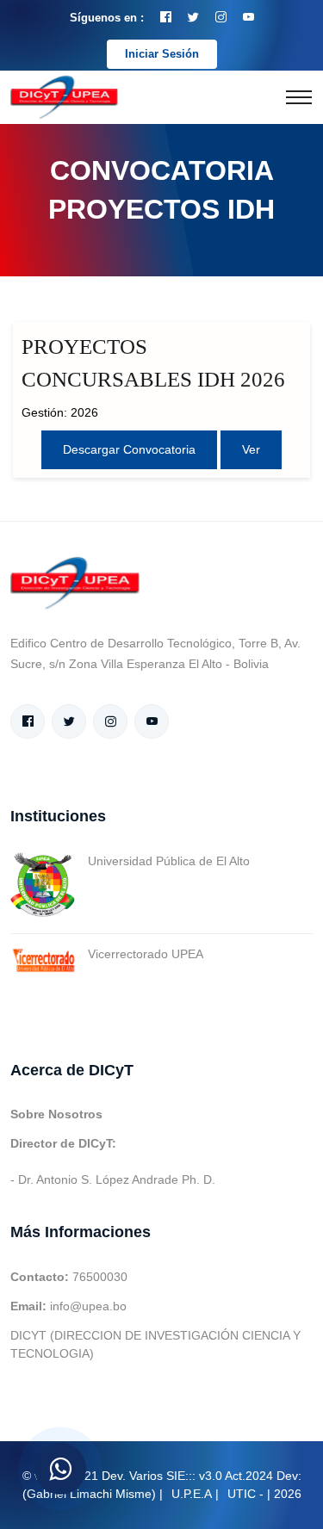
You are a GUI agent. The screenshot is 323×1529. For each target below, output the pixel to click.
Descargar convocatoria (129, 449)
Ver (251, 449)
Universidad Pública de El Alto (169, 861)
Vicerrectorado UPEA (145, 954)
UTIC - (245, 1494)
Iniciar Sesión (162, 53)
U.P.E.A (191, 1494)
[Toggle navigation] (299, 97)
